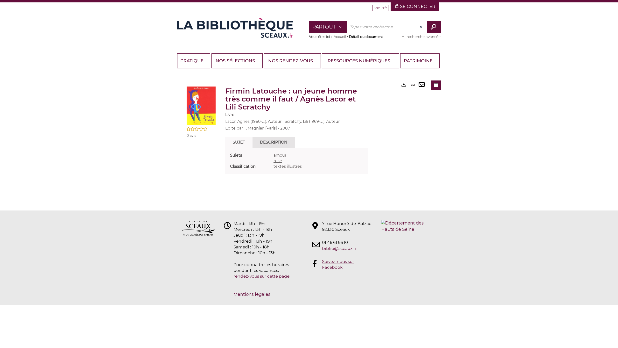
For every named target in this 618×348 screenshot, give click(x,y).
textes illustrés (288, 166)
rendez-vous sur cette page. (261, 276)
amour (280, 155)
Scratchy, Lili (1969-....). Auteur (312, 121)
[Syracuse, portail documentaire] (235, 28)
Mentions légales (251, 294)
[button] (201, 105)
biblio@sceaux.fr (339, 248)
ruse (278, 161)
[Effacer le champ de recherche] (421, 27)
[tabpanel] (297, 161)
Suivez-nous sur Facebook (338, 264)
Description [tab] (273, 142)
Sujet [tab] (239, 142)
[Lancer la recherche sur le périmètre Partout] (434, 27)
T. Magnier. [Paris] (260, 128)
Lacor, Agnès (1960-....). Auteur (253, 121)
